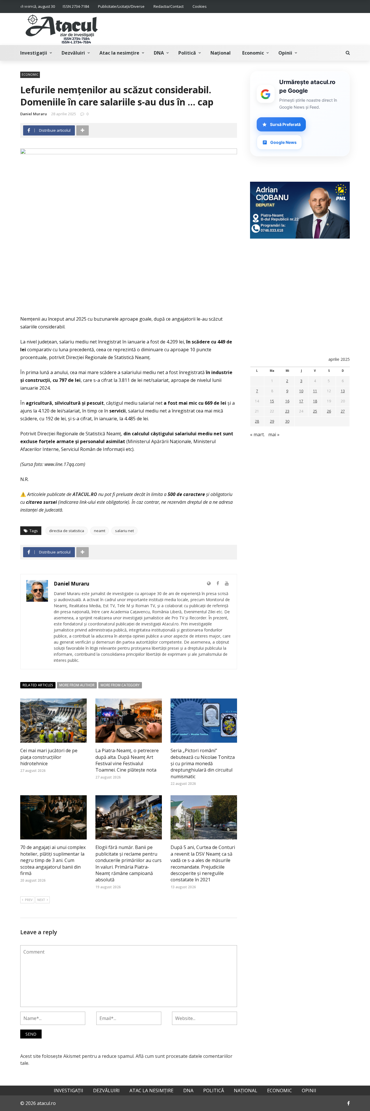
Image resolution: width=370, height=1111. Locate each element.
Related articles (38, 685)
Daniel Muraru (33, 113)
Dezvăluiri (73, 53)
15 (272, 401)
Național (220, 53)
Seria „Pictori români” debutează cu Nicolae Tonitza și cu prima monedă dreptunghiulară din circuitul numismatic (203, 763)
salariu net (124, 530)
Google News (283, 142)
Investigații (33, 53)
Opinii (285, 53)
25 (315, 411)
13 (343, 391)
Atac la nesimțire (119, 53)
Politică (187, 53)
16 (287, 401)
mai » (274, 434)
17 (301, 401)
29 (272, 421)
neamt (99, 530)
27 (343, 411)
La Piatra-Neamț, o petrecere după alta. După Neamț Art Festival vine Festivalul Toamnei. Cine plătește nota (127, 760)
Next (41, 900)
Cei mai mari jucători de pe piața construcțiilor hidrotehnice (48, 757)
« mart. (257, 434)
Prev (29, 900)
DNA (159, 53)
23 (287, 411)
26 (329, 411)
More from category (120, 685)
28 (257, 421)
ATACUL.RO (85, 494)
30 (287, 421)
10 (301, 391)
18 (315, 401)
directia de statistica (66, 530)
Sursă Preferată (285, 124)
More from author (77, 685)
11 (315, 391)
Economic (253, 53)
